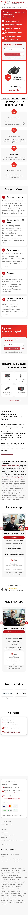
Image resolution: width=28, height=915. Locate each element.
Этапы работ (15, 98)
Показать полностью (7, 454)
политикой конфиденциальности (17, 57)
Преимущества (5, 98)
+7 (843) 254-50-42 (17, 2)
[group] (7, 694)
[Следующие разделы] (27, 98)
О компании (4, 832)
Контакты (3, 826)
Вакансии (4, 829)
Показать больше (14, 400)
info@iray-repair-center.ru (11, 787)
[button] (26, 528)
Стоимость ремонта (6, 821)
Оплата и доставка (6, 824)
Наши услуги (4, 837)
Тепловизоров (15, 854)
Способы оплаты (5, 844)
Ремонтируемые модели (8, 834)
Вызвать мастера (14, 537)
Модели (23, 98)
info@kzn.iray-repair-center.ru (12, 728)
